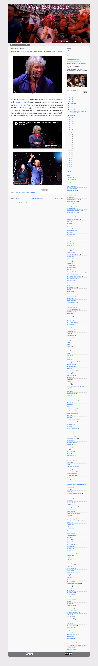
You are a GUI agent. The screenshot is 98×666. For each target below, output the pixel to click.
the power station (71, 643)
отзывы (69, 417)
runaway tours (70, 636)
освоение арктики (71, 411)
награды (69, 397)
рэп (68, 457)
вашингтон (69, 245)
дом (68, 289)
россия (69, 453)
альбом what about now (73, 212)
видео (68, 250)
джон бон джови (71, 271)
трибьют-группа (71, 509)
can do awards (70, 594)
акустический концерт (72, 186)
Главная (13, 44)
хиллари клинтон (71, 553)
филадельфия (70, 541)
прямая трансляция (72, 438)
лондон (69, 362)
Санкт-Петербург (71, 460)
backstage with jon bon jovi (73, 583)
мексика (69, 379)
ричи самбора (70, 451)
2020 (70, 99)
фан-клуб (69, 537)
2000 (70, 144)
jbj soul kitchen (70, 610)
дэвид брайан (70, 298)
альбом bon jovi (71, 193)
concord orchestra (71, 597)
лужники (69, 368)
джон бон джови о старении (74, 276)
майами (69, 373)
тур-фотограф (70, 511)
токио (68, 504)
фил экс (69, 539)
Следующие (15, 198)
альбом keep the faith (72, 201)
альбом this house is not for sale (75, 210)
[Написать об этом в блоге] (43, 190)
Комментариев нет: (34, 190)
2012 (70, 129)
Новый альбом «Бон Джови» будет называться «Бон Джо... (78, 112)
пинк (68, 430)
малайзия (69, 377)
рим (68, 449)
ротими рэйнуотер (71, 455)
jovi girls (69, 614)
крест (68, 353)
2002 (70, 142)
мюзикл (69, 395)
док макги (69, 283)
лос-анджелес (70, 366)
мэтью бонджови (71, 393)
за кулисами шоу (71, 307)
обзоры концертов (71, 408)
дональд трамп (71, 293)
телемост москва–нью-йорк (74, 496)
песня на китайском (72, 428)
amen (68, 579)
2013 (70, 127)
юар (68, 574)
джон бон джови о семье (73, 274)
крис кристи (70, 355)
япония (69, 577)
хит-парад (69, 555)
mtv (68, 621)
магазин (69, 372)
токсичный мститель (72, 506)
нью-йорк (69, 404)
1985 (70, 164)
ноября (72, 105)
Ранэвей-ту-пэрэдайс (21, 102)
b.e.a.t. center (70, 581)
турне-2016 (70, 524)
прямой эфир (70, 440)
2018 (70, 117)
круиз (23, 192)
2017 (70, 119)
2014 (70, 125)
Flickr (68, 50)
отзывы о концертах (72, 419)
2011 (70, 132)
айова (68, 182)
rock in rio (69, 630)
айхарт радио (70, 184)
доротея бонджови (71, 294)
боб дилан (69, 232)
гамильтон (69, 258)
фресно (69, 550)
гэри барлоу (70, 265)
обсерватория (70, 410)
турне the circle (70, 517)
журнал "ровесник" (71, 305)
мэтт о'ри (69, 391)
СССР (68, 479)
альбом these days (71, 208)
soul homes (70, 640)
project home (70, 627)
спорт (68, 477)
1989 (70, 160)
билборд (69, 228)
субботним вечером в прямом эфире (76, 484)
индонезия (69, 315)
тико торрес (70, 502)
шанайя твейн (70, 564)
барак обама (70, 225)
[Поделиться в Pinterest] (47, 190)
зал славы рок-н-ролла (72, 309)
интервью (69, 316)
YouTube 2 (69, 53)
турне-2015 (70, 522)
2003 (70, 140)
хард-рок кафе (70, 552)
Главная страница (36, 198)
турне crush (70, 515)
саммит (69, 459)
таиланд (69, 491)
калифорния (70, 331)
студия (68, 482)
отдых (68, 415)
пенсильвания (70, 424)
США (68, 489)
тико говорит (70, 500)
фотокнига (69, 548)
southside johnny (71, 642)
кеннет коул (70, 337)
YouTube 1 (69, 52)
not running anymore (72, 625)
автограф (69, 181)
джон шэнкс (70, 282)
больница (69, 236)
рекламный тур (71, 446)
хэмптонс (69, 561)
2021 (70, 97)
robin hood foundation (72, 629)
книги (68, 342)
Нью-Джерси (70, 402)
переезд (69, 426)
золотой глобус (71, 311)
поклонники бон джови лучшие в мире (76, 433)
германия (69, 260)
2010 (70, 134)
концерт (69, 346)
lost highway (70, 618)
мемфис (69, 381)
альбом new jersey (71, 203)
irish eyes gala (70, 605)
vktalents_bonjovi (71, 647)
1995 (70, 150)
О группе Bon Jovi (23, 44)
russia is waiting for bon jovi (73, 638)
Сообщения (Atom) (24, 202)
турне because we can (72, 513)
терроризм (69, 498)
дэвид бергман (70, 296)
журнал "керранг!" (71, 302)
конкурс (69, 344)
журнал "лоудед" (71, 304)
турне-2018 (70, 528)
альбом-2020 (18, 192)
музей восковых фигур (72, 389)
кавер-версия (70, 329)
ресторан (69, 447)
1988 (70, 162)
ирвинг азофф (70, 318)
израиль (69, 313)
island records (70, 607)
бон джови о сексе (71, 239)
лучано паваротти (71, 370)
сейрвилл (69, 464)
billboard (69, 585)
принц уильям (70, 436)
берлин (69, 226)
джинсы (69, 269)
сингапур (69, 469)
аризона (69, 221)
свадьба (69, 462)
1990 (70, 158)
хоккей (68, 557)
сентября (72, 107)
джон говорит (70, 280)
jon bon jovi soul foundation (73, 612)
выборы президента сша (73, 254)
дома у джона (70, 291)
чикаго (68, 563)
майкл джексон (70, 375)
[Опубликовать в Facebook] (46, 190)
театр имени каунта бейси (73, 495)
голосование (70, 263)
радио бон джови (71, 442)
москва (69, 384)
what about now (71, 649)
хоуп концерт (70, 559)
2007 (70, 138)
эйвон (68, 566)
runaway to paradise (30, 192)
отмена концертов (71, 421)
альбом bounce (71, 195)
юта (68, 575)
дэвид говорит (70, 300)
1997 (70, 146)
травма (69, 507)
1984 (70, 166)
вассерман (69, 243)
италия (69, 328)
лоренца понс (70, 364)
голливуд (69, 261)
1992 (70, 156)
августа (72, 109)
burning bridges (71, 592)
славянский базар (71, 471)
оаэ (68, 406)
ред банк (69, 444)
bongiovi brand (70, 590)
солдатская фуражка (72, 473)
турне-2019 (70, 530)
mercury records (71, 619)
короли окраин (70, 351)
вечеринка (69, 249)
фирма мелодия (71, 544)
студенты (69, 481)
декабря (72, 103)
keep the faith (70, 616)
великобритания (71, 247)
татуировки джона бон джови (74, 493)
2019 (70, 101)
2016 (70, 121)
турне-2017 (70, 526)
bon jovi (69, 588)
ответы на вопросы (72, 413)
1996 (70, 148)
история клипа (70, 324)
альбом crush (70, 197)
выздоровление (71, 256)
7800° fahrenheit (71, 179)
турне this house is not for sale (74, 520)
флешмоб (69, 546)
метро (68, 383)
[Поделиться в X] (44, 190)
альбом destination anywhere (74, 199)
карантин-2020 (70, 335)
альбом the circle (71, 206)
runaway (69, 632)
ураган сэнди (70, 533)
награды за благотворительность (75, 399)
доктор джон (70, 285)
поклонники (70, 432)
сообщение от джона (72, 475)
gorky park (69, 603)
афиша (69, 223)
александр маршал (72, 188)
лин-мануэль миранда (72, 361)
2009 (70, 136)
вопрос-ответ (70, 252)
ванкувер (69, 241)
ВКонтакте (69, 55)
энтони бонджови (71, 568)
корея (68, 350)
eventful (69, 601)
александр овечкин (72, 190)
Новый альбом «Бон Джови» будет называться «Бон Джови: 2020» (36, 51)
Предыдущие (58, 198)
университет (70, 531)
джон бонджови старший (73, 278)
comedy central (70, 596)
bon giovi (69, 586)
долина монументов (72, 287)
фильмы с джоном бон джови (74, 542)
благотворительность (72, 230)
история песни (70, 326)
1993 (70, 154)
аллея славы (70, 192)
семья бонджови (71, 468)
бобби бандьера (71, 234)
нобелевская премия (72, 400)
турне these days (71, 518)
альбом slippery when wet (73, 204)
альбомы (69, 217)
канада (69, 333)
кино (68, 338)
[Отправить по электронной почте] (41, 190)
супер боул (70, 487)
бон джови (69, 238)
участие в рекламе (71, 535)
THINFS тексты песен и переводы (75, 645)
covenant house (71, 599)
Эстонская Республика (72, 572)
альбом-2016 (70, 214)
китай (68, 340)
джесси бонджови (71, 267)
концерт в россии (71, 348)
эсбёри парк (70, 570)
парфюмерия (70, 422)
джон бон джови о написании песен (76, 272)
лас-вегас (69, 359)
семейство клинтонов (72, 466)
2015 (70, 123)
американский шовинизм (73, 219)
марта (71, 115)
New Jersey (70, 623)
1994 (70, 152)
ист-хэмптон (70, 320)
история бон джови (72, 322)
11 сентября (70, 177)
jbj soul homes (70, 608)
